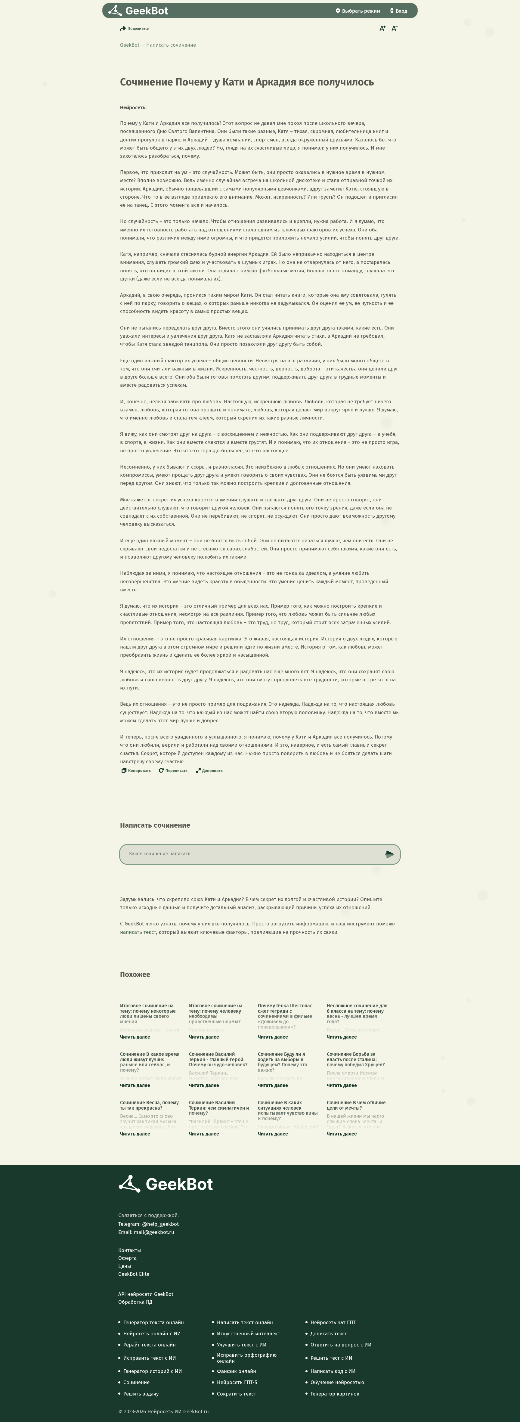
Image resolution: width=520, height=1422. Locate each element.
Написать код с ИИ (333, 1371)
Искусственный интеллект (248, 1334)
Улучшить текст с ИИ (242, 1345)
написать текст (138, 932)
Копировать (139, 770)
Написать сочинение (171, 45)
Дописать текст (329, 1334)
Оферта (127, 1258)
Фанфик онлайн (236, 1371)
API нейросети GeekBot (145, 1294)
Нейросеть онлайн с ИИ (152, 1334)
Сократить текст (236, 1394)
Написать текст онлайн (245, 1323)
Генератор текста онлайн (153, 1323)
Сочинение (136, 1383)
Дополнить (212, 770)
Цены (124, 1266)
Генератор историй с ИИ (152, 1371)
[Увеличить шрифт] (382, 28)
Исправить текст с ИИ (149, 1358)
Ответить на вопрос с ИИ (341, 1345)
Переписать (176, 770)
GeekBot (129, 45)
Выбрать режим (361, 11)
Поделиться (138, 28)
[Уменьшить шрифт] (394, 28)
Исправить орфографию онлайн (247, 1358)
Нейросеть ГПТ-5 (237, 1383)
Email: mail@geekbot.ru (146, 1232)
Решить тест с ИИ (331, 1358)
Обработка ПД (135, 1302)
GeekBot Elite (133, 1274)
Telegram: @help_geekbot (148, 1224)
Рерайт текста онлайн (149, 1345)
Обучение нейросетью (337, 1383)
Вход (401, 11)
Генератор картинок (335, 1394)
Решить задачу (141, 1394)
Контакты (129, 1250)
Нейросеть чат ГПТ (333, 1323)
